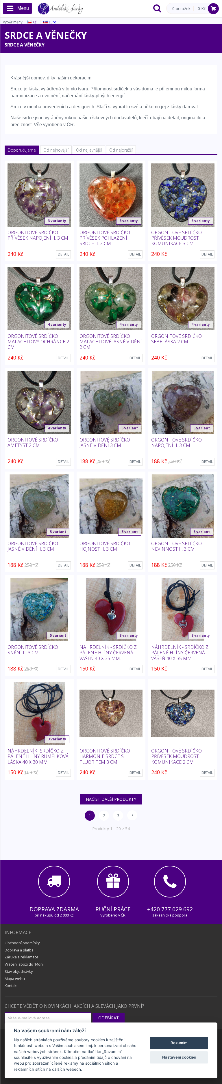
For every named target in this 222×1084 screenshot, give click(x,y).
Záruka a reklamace (21, 957)
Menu (23, 8)
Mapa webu (15, 978)
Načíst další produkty (111, 799)
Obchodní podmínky (22, 942)
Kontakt (11, 985)
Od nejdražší (121, 150)
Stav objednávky (19, 971)
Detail (63, 254)
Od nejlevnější (89, 150)
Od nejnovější (56, 150)
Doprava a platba (19, 950)
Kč (34, 22)
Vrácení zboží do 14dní (24, 964)
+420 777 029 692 (170, 909)
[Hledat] (157, 9)
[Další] (132, 815)
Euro (52, 22)
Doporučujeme (22, 150)
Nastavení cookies (179, 1057)
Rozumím (179, 1042)
